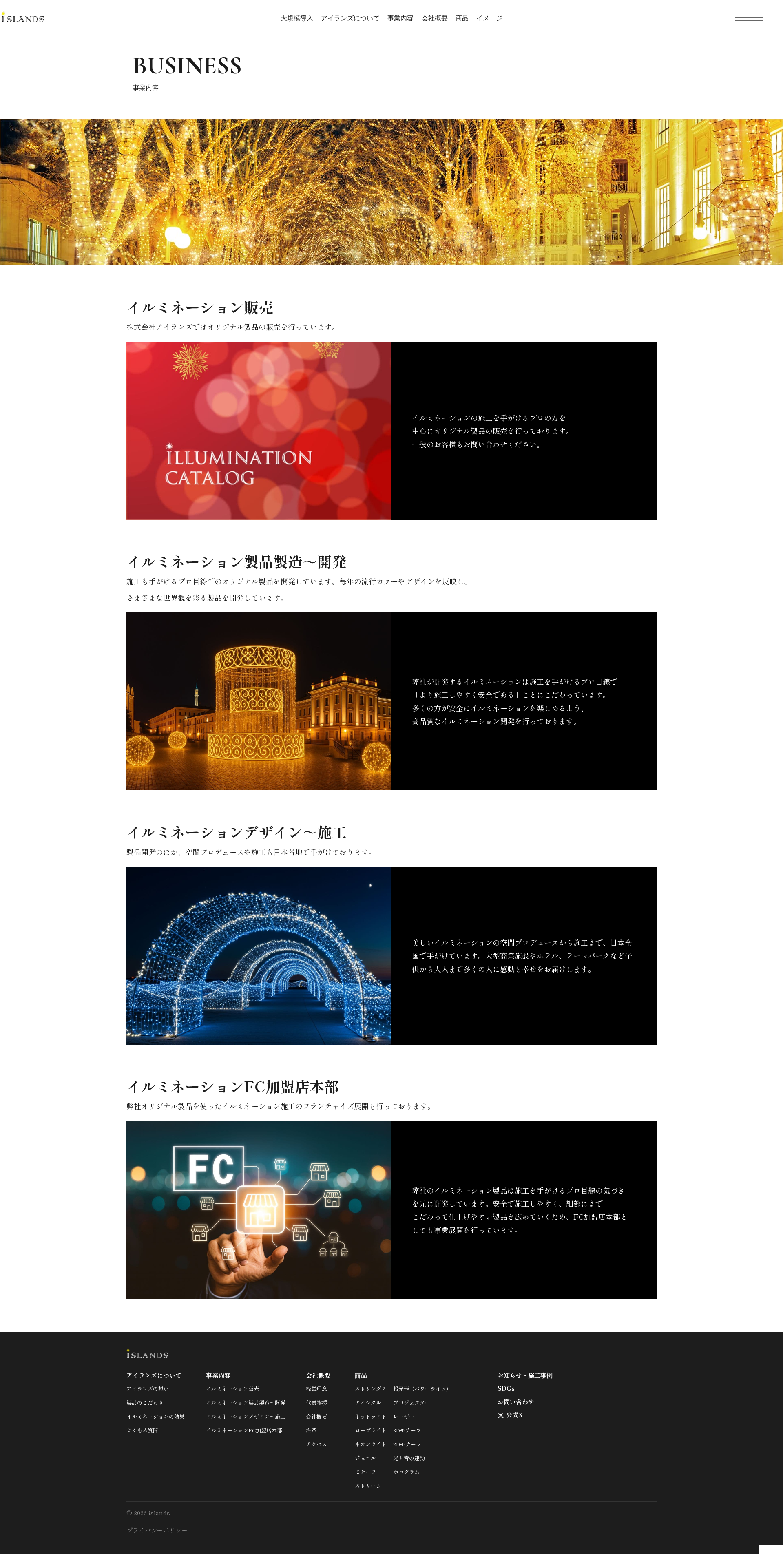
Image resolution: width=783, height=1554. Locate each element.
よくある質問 (142, 1430)
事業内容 (400, 18)
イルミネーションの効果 (155, 1416)
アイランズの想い (147, 1389)
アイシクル (368, 1402)
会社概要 (435, 18)
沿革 (311, 1430)
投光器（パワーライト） (422, 1389)
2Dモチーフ (407, 1444)
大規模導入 (297, 18)
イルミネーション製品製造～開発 (245, 1402)
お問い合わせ (516, 1401)
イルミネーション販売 (232, 1389)
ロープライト (371, 1430)
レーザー (403, 1416)
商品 (462, 18)
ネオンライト (371, 1444)
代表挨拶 (316, 1402)
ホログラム (406, 1472)
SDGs (506, 1388)
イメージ (489, 18)
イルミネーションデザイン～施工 (245, 1416)
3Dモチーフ (407, 1430)
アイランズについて (350, 18)
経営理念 (316, 1389)
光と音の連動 (409, 1458)
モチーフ (365, 1472)
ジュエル (365, 1458)
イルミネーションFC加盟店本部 (244, 1430)
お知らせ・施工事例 (525, 1375)
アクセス (316, 1444)
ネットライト (371, 1416)
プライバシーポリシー (157, 1530)
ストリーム (368, 1486)
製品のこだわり (145, 1402)
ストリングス (371, 1389)
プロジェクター (411, 1402)
